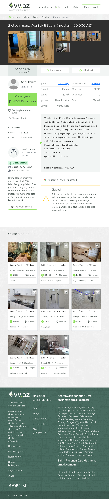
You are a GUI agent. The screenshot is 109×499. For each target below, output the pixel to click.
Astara (76, 410)
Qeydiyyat (63, 7)
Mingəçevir (63, 440)
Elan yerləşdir (91, 7)
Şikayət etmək (19, 118)
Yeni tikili (96, 83)
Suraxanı (82, 475)
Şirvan (91, 449)
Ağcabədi (72, 407)
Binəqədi (62, 472)
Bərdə (72, 413)
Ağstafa (62, 410)
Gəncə (78, 419)
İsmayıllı (87, 428)
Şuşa (60, 452)
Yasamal (68, 478)
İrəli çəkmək (56, 70)
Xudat (72, 428)
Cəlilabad (62, 416)
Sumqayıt (88, 446)
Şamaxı (70, 449)
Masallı (85, 437)
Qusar (88, 434)
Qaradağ (62, 475)
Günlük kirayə (40, 418)
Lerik (60, 437)
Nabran (74, 440)
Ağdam (82, 407)
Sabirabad (90, 443)
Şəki (77, 449)
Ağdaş (90, 407)
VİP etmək (88, 70)
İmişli (79, 428)
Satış (35, 408)
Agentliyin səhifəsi (24, 206)
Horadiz (62, 425)
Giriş (75, 7)
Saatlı (81, 443)
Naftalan (83, 440)
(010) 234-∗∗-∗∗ (25, 101)
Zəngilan (80, 455)
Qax (81, 431)
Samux (69, 446)
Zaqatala (70, 455)
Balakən (91, 410)
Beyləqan (63, 413)
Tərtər (67, 452)
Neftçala (66, 443)
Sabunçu (72, 475)
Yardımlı (89, 452)
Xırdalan (80, 425)
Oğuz (74, 443)
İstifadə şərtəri (15, 457)
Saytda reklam (15, 470)
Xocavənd (63, 428)
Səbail (91, 475)
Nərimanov (81, 472)
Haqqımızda (14, 446)
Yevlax (61, 455)
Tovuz (74, 452)
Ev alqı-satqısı (40, 424)
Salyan (61, 446)
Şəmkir (83, 449)
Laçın (95, 434)
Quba (72, 434)
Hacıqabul (90, 422)
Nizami (71, 472)
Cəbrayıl (91, 413)
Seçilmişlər (46, 7)
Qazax (87, 431)
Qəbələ (95, 431)
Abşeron (62, 407)
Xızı (87, 425)
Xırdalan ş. (63, 83)
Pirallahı (85, 478)
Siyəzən (78, 446)
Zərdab (89, 455)
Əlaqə (11, 476)
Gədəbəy (69, 419)
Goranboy (88, 419)
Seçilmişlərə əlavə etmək (21, 111)
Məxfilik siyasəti (16, 451)
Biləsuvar (81, 413)
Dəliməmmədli (87, 416)
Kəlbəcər (62, 431)
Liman (77, 437)
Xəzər (77, 478)
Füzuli (61, 419)
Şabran (61, 449)
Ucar (80, 452)
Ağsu (69, 410)
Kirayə (36, 413)
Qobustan (63, 434)
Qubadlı (80, 434)
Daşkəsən (73, 416)
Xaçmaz (71, 425)
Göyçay (62, 422)
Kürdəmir (73, 431)
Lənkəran (68, 437)
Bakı (83, 410)
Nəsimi (91, 472)
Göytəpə (79, 422)
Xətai (60, 478)
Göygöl (70, 422)
